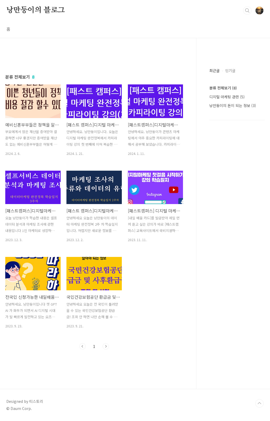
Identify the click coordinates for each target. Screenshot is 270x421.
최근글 (214, 70)
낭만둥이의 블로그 (35, 10)
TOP (259, 403)
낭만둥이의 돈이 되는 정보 (232, 105)
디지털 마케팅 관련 (227, 96)
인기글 (230, 70)
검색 (247, 10)
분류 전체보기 (223, 87)
